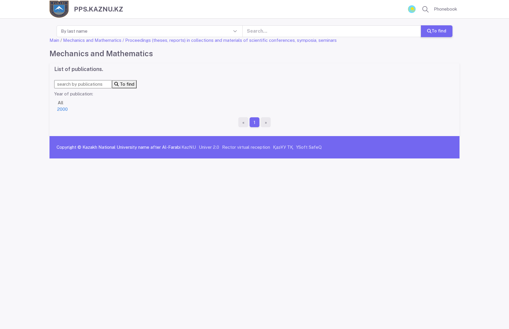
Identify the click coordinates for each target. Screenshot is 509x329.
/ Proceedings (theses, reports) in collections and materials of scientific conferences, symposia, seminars (230, 40)
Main (54, 40)
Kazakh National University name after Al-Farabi (131, 147)
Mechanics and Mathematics (92, 40)
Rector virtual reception (246, 147)
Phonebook (445, 8)
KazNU (188, 147)
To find (439, 30)
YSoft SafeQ (309, 147)
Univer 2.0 (209, 147)
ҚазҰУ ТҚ (283, 147)
